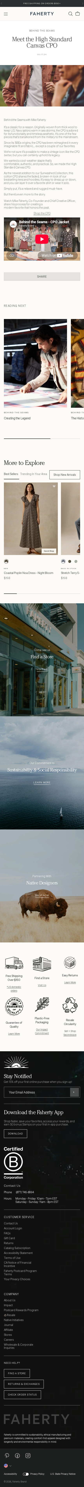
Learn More (41, 782)
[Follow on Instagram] (28, 1455)
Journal (8, 1325)
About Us (9, 1300)
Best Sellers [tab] (11, 474)
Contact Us (11, 1223)
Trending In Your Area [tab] (33, 474)
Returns (8, 1243)
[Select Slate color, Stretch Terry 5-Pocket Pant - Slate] (63, 561)
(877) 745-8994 (25, 1192)
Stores (8, 1335)
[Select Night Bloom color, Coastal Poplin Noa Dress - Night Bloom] (6, 561)
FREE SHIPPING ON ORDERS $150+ (42, 3)
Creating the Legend (17, 418)
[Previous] (1, 3)
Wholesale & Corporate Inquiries (18, 1346)
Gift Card (9, 1238)
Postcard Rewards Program (21, 1310)
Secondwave (69, 1034)
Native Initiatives (14, 1320)
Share (42, 276)
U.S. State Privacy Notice (62, 1474)
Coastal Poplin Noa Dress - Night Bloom (28, 573)
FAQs (7, 1233)
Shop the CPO (42, 213)
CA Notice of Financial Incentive (17, 1264)
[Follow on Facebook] (17, 1455)
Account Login (13, 1228)
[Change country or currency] (8, 1466)
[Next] (82, 3)
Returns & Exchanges (24, 1384)
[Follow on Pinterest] (7, 1455)
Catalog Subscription (17, 1248)
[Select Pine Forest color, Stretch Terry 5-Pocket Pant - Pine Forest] (69, 561)
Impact (8, 1305)
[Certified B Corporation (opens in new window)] (41, 1163)
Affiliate (8, 1330)
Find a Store (17, 1373)
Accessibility (10, 1474)
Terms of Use (12, 1258)
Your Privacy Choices (17, 1279)
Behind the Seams (42, 31)
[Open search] (70, 13)
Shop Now (42, 895)
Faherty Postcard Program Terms (20, 1272)
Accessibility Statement (18, 1253)
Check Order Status (22, 1394)
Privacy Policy (37, 1474)
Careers (9, 1339)
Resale (10, 1315)
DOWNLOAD (15, 1133)
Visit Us (42, 669)
